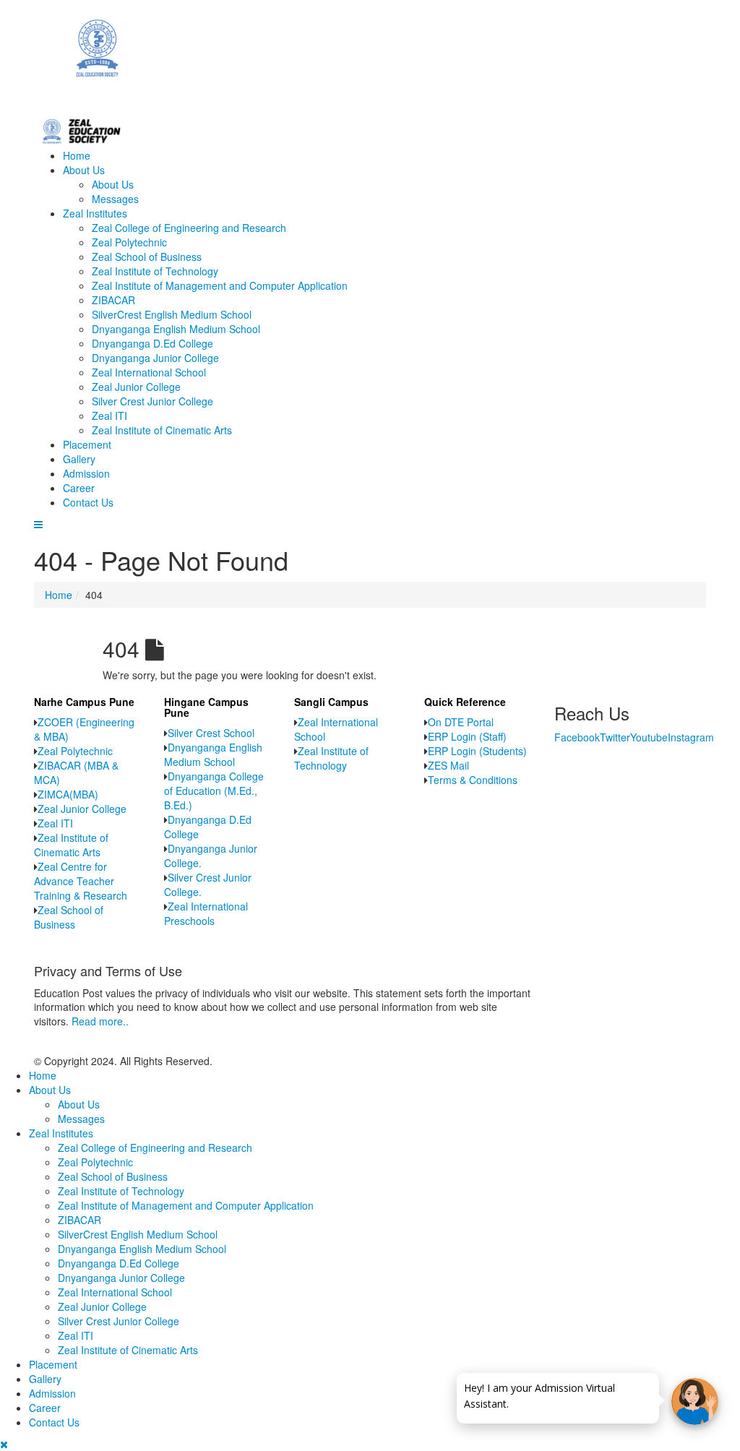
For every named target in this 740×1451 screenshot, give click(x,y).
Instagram (691, 737)
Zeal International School (149, 372)
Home (76, 155)
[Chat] (694, 1401)
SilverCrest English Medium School (171, 314)
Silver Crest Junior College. (207, 884)
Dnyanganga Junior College (155, 357)
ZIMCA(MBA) (68, 794)
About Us (84, 170)
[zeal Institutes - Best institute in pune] (370, 57)
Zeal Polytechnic (129, 242)
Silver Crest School (211, 733)
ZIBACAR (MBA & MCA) (76, 772)
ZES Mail (448, 765)
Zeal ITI (109, 415)
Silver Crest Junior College (152, 401)
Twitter (615, 737)
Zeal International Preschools (206, 913)
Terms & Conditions (472, 779)
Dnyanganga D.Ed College (152, 343)
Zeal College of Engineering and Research (189, 227)
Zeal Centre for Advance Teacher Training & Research (80, 881)
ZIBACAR (113, 300)
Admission (86, 473)
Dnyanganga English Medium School (176, 329)
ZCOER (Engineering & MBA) (84, 729)
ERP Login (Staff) (467, 736)
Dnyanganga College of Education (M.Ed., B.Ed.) (214, 790)
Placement (87, 444)
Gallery (79, 459)
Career (79, 488)
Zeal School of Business (147, 256)
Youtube (649, 737)
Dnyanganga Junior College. (210, 855)
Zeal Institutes (95, 213)
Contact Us (88, 502)
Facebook (577, 737)
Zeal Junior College (136, 386)
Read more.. (100, 1021)
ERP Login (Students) (477, 751)
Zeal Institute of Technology (155, 271)
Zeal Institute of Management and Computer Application (220, 285)
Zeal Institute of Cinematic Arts (162, 430)
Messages (115, 198)
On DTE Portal (461, 722)
